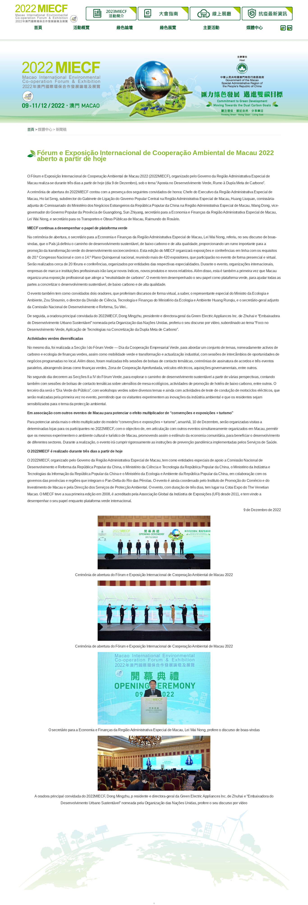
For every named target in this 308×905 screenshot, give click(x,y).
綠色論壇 (125, 27)
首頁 (38, 27)
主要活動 (211, 27)
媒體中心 (254, 27)
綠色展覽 (168, 27)
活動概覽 (81, 27)
